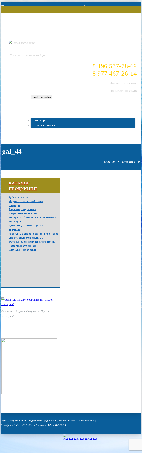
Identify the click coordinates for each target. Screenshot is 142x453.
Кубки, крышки (19, 197)
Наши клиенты (44, 125)
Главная (39, 106)
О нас (37, 116)
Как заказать (43, 130)
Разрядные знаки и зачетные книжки (34, 233)
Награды (14, 205)
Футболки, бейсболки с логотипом (32, 241)
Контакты (40, 134)
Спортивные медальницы (26, 237)
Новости (40, 139)
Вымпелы (15, 229)
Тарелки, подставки (22, 209)
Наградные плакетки (23, 213)
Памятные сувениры (22, 246)
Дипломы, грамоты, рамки (27, 225)
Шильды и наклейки (22, 250)
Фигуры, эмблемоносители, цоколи (32, 217)
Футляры (15, 221)
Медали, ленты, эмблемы (26, 201)
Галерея (39, 111)
